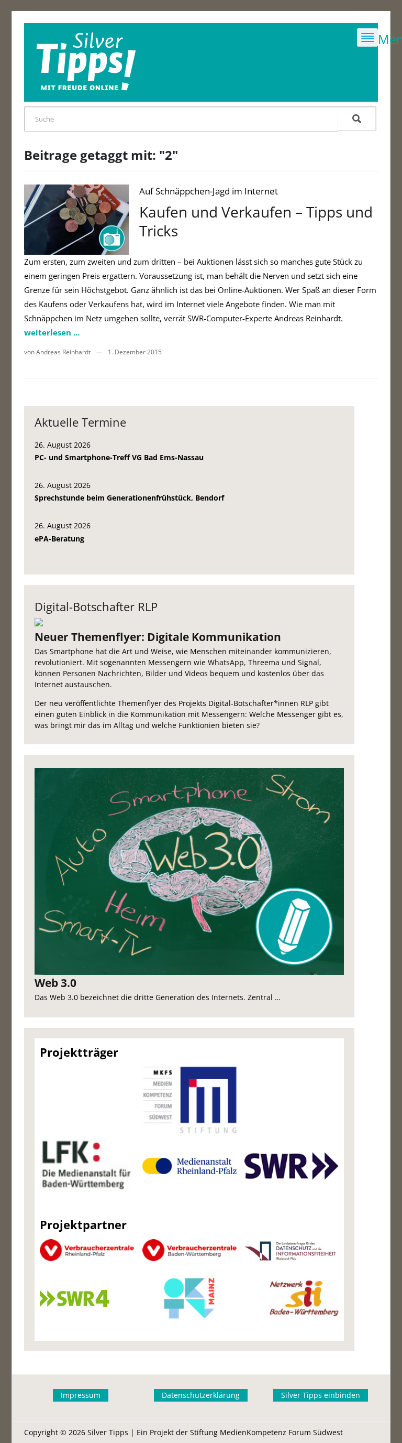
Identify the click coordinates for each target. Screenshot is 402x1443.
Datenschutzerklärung (201, 1395)
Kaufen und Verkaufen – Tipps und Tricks (256, 221)
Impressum (80, 1395)
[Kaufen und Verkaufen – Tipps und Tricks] (76, 219)
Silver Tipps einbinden (320, 1395)
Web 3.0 (55, 982)
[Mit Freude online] (86, 62)
